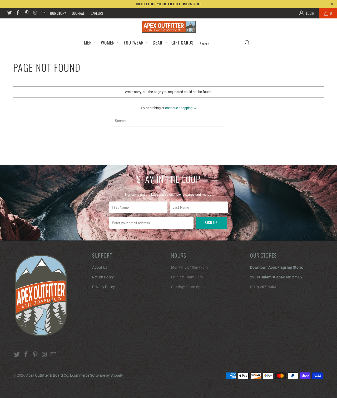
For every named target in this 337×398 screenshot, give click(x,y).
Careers (97, 13)
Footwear (134, 42)
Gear (158, 42)
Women (108, 42)
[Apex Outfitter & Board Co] (168, 26)
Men (88, 42)
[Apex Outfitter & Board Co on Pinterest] (26, 13)
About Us (99, 267)
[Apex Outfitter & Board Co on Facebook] (18, 13)
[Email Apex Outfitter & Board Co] (43, 13)
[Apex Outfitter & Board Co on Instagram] (35, 13)
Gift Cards (182, 42)
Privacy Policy (103, 287)
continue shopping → (181, 108)
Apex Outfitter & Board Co (47, 375)
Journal (78, 13)
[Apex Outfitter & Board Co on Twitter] (9, 13)
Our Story (58, 13)
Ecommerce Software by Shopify (96, 375)
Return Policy (103, 277)
